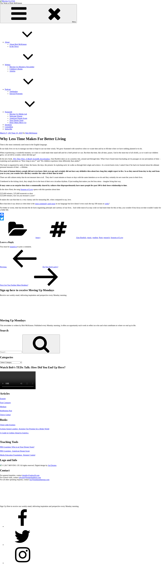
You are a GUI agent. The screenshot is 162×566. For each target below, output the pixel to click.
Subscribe (8, 129)
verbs (107, 204)
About (7, 42)
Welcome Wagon (15, 116)
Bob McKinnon (31, 133)
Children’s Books (16, 69)
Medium (3, 407)
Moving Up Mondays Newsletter (21, 67)
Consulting (9, 127)
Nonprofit (8, 112)
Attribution (13, 91)
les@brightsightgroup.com (39, 480)
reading (95, 238)
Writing (7, 65)
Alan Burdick (81, 238)
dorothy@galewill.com (30, 475)
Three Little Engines (7, 425)
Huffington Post (6, 411)
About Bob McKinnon (18, 44)
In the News (14, 46)
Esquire (3, 399)
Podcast (8, 89)
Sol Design (52, 465)
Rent (101, 238)
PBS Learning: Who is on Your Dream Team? (17, 447)
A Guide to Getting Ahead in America (14, 433)
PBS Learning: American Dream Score (15, 451)
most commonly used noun (45, 204)
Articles (12, 71)
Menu (74, 22)
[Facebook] (81, 215)
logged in (13, 247)
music (89, 238)
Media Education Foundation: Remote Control (17, 455)
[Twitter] (81, 218)
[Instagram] (22, 563)
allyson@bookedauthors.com (30, 477)
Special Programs (16, 94)
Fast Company (5, 403)
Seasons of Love (27, 189)
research (107, 238)
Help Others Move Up (17, 123)
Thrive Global (5, 415)
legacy (38, 238)
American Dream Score (18, 118)
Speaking (8, 125)
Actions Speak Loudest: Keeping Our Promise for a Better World (24, 429)
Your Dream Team (16, 120)
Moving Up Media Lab (18, 114)
